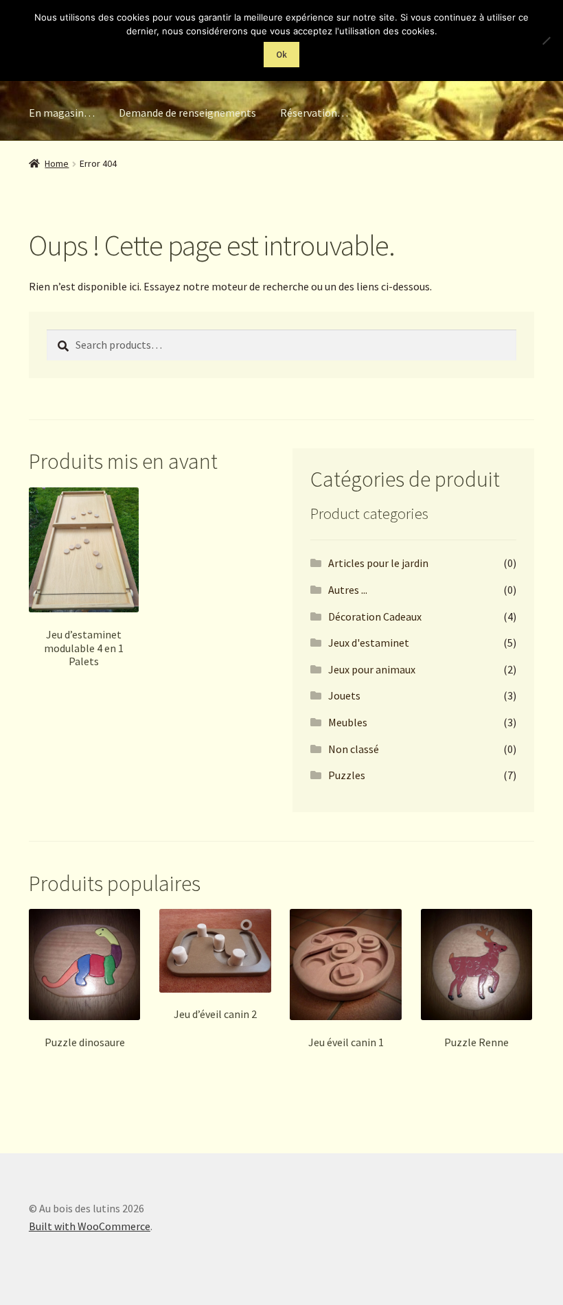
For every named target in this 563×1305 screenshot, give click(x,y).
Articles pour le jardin (378, 563)
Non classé (353, 749)
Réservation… (314, 112)
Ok (281, 54)
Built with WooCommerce (89, 1226)
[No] (546, 40)
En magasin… (62, 112)
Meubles (347, 722)
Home (57, 163)
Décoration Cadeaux (375, 616)
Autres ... (347, 590)
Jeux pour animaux (371, 669)
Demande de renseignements (187, 112)
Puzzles (346, 775)
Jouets (344, 695)
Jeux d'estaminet (368, 642)
